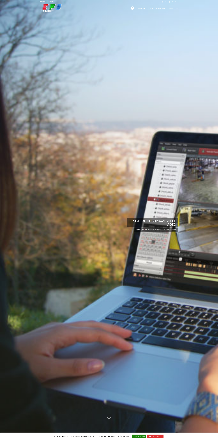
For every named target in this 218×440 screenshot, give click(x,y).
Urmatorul (212, 220)
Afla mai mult (123, 436)
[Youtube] (169, 1)
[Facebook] (162, 1)
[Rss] (176, 1)
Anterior (5, 220)
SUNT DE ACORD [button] (139, 436)
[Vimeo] (172, 1)
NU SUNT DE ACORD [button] (155, 436)
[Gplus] (165, 1)
